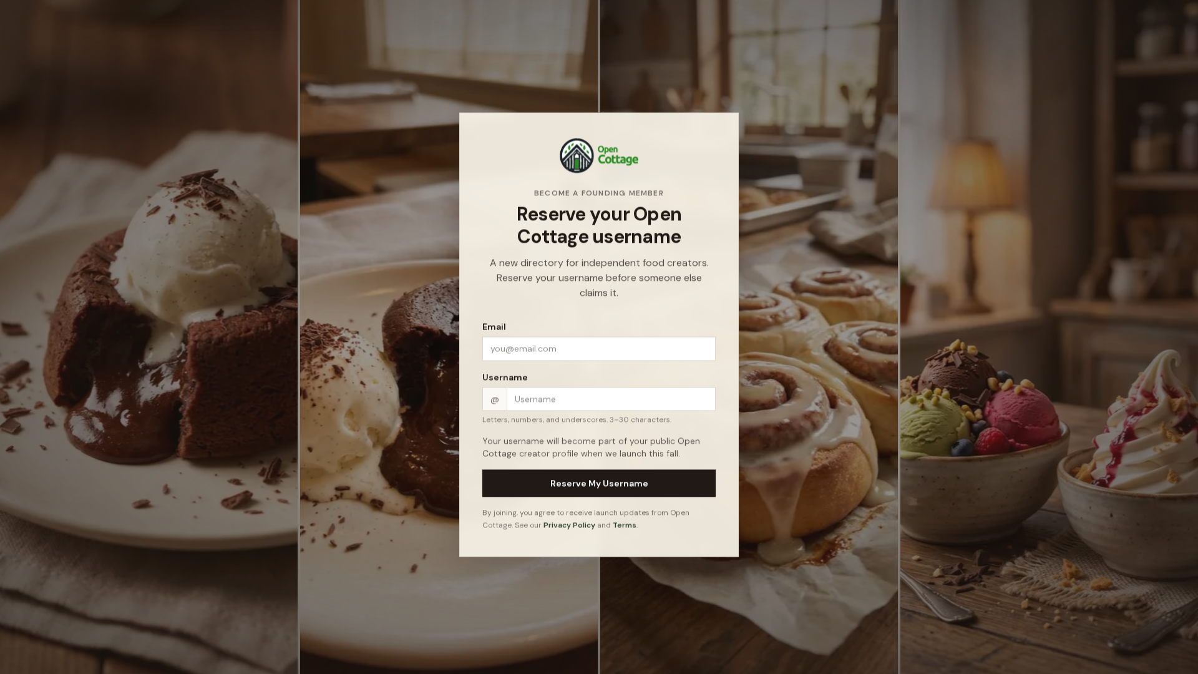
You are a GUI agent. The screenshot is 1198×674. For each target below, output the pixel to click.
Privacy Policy (569, 527)
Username (505, 379)
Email (494, 329)
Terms (624, 527)
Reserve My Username (599, 485)
